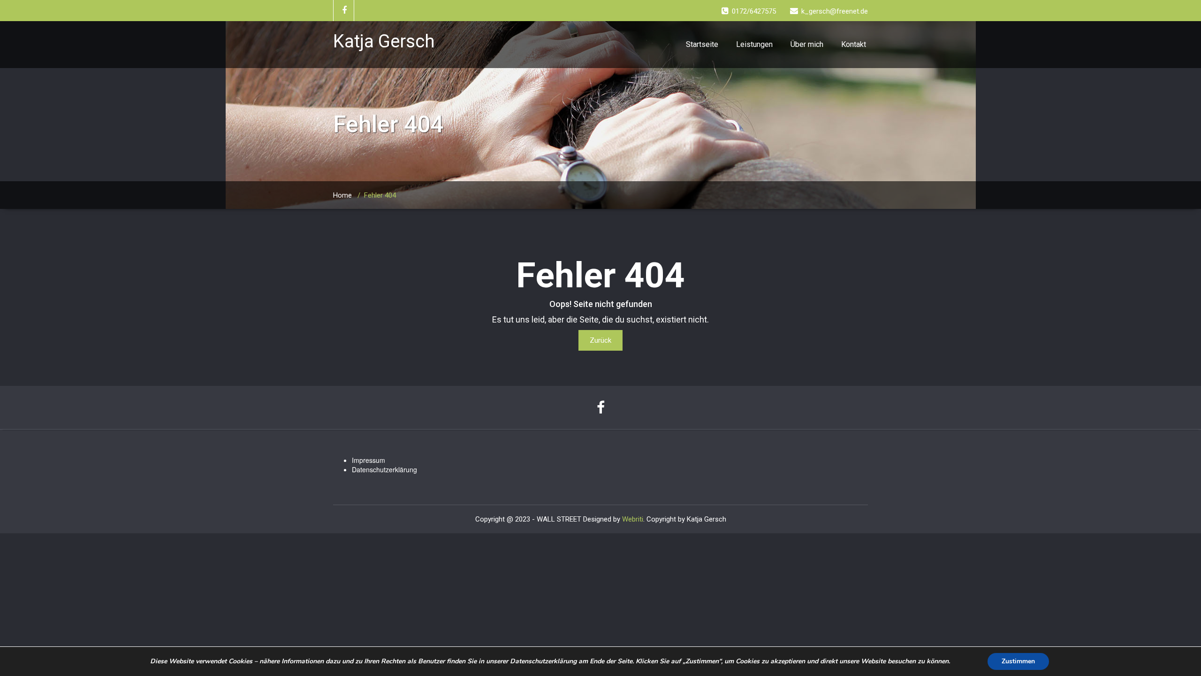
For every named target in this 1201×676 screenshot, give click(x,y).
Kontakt (853, 44)
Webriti (632, 519)
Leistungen (754, 44)
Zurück (600, 340)
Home (342, 195)
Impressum (368, 460)
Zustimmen (1018, 661)
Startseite (702, 44)
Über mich (807, 44)
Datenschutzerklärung (384, 469)
